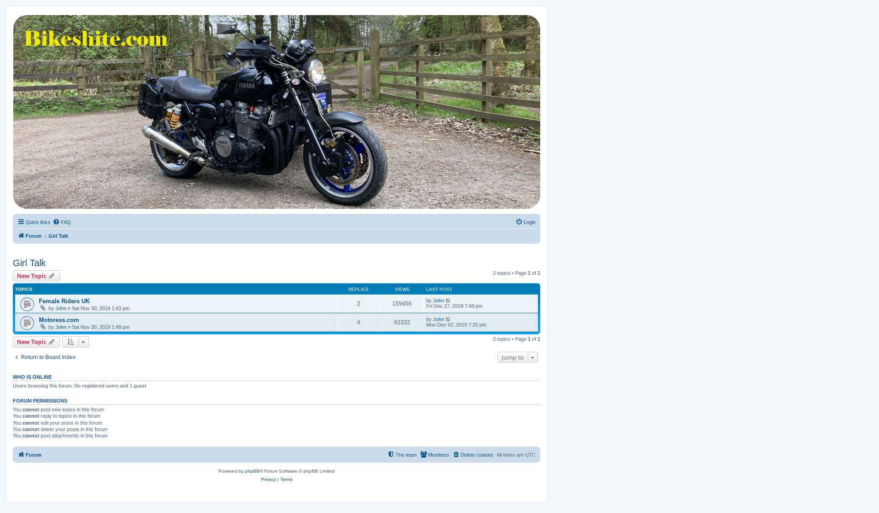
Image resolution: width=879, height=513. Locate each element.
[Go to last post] (448, 300)
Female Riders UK (64, 301)
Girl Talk (29, 263)
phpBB (252, 471)
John (60, 308)
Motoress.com (59, 320)
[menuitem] (62, 222)
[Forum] (276, 112)
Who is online (32, 377)
